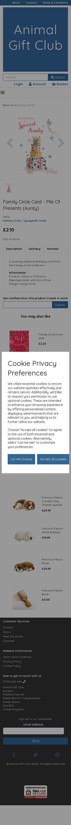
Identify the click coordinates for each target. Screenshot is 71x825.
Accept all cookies (53, 459)
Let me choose (21, 459)
